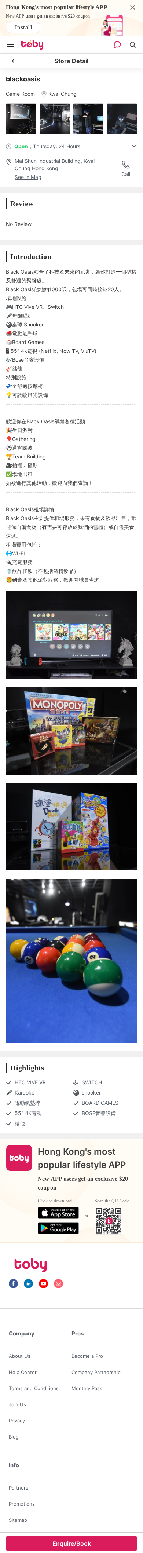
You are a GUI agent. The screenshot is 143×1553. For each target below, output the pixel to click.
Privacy (17, 1421)
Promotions (22, 1504)
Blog (14, 1437)
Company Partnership (96, 1372)
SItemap (18, 1520)
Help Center (23, 1372)
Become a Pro (87, 1356)
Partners (18, 1488)
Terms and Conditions (34, 1388)
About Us (19, 1356)
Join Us (17, 1404)
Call (125, 174)
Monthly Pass (87, 1388)
